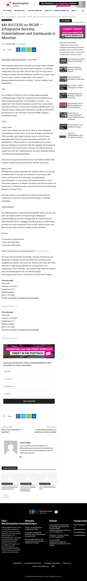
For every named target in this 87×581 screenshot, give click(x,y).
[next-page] (6, 496)
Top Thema (62, 88)
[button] (82, 10)
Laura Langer (10, 44)
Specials (62, 136)
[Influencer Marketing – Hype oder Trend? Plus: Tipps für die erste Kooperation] (63, 69)
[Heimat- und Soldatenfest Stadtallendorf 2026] (10, 479)
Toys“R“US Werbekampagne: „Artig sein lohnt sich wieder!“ (75, 135)
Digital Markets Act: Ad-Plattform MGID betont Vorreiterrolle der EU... (75, 105)
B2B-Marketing (63, 96)
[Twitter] (23, 49)
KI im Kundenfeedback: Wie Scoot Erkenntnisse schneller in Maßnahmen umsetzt (35, 541)
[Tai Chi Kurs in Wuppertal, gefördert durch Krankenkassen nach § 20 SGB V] (28, 479)
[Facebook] (18, 49)
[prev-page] (3, 496)
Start (3, 17)
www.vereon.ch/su (42, 251)
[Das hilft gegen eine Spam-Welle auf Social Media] (63, 61)
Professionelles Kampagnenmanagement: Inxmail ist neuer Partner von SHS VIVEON (60, 542)
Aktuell (62, 37)
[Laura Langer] (3, 44)
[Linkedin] (34, 49)
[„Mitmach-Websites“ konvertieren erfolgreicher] (63, 79)
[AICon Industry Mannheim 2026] (47, 479)
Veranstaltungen (11, 17)
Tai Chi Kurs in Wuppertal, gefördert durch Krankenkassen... (28, 489)
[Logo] (41, 512)
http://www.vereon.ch (9, 306)
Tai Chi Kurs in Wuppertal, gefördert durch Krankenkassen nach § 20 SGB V (35, 534)
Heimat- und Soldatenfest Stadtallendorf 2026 (33, 528)
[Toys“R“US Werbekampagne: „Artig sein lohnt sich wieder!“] (63, 135)
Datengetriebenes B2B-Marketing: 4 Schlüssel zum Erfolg (75, 96)
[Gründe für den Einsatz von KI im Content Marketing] (72, 31)
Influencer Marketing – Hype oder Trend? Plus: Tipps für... (75, 69)
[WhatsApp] (28, 49)
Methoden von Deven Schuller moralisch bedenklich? (59, 536)
